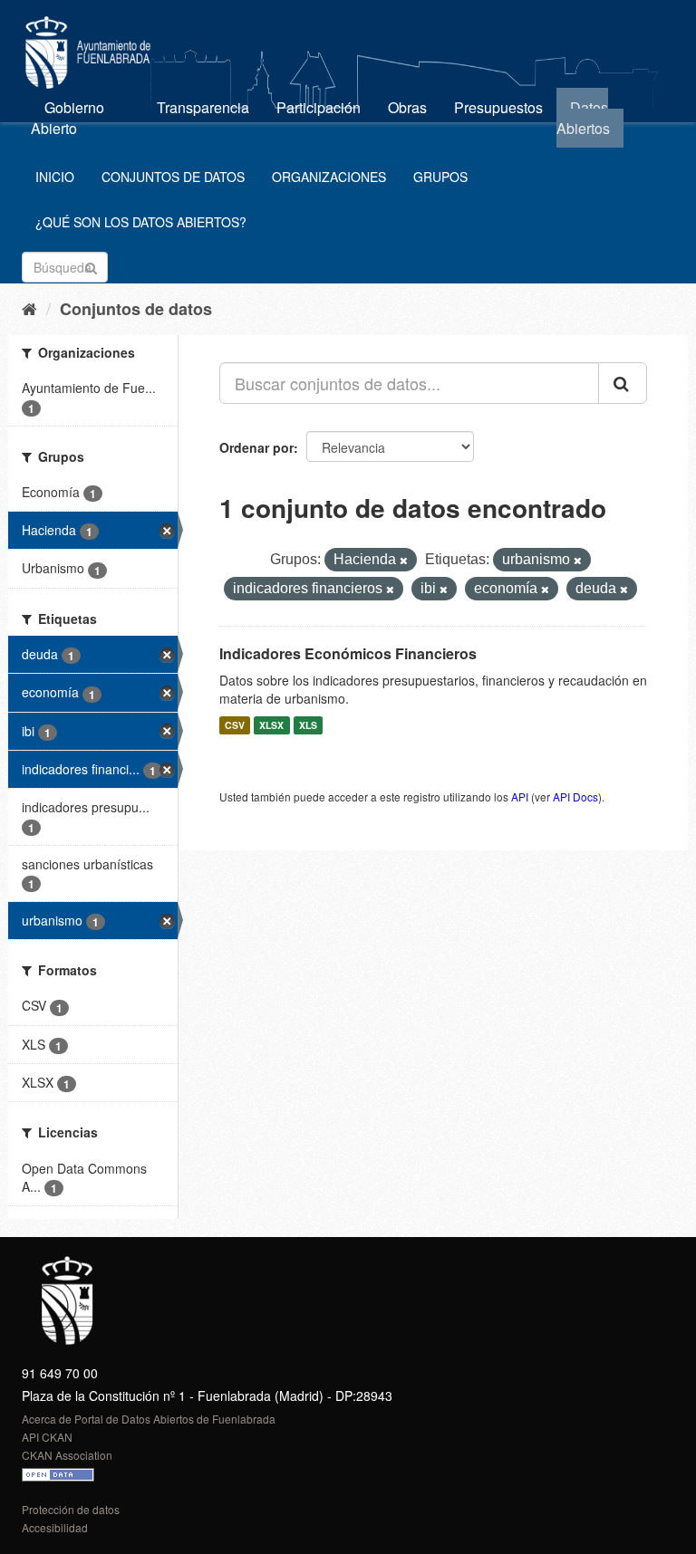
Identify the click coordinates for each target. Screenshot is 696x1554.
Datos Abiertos (583, 118)
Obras (407, 107)
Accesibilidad (55, 1527)
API (519, 796)
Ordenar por (256, 447)
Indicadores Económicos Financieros (348, 653)
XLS (308, 725)
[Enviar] (91, 265)
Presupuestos (498, 107)
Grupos (440, 177)
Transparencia (203, 107)
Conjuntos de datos (173, 177)
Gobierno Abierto (67, 118)
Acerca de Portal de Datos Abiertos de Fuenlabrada (149, 1418)
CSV (235, 725)
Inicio (54, 177)
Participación (318, 107)
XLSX (271, 725)
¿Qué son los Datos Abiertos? (140, 222)
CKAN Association (67, 1455)
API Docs (575, 796)
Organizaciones (329, 177)
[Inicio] (29, 308)
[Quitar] (404, 560)
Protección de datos (71, 1509)
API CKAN (47, 1436)
